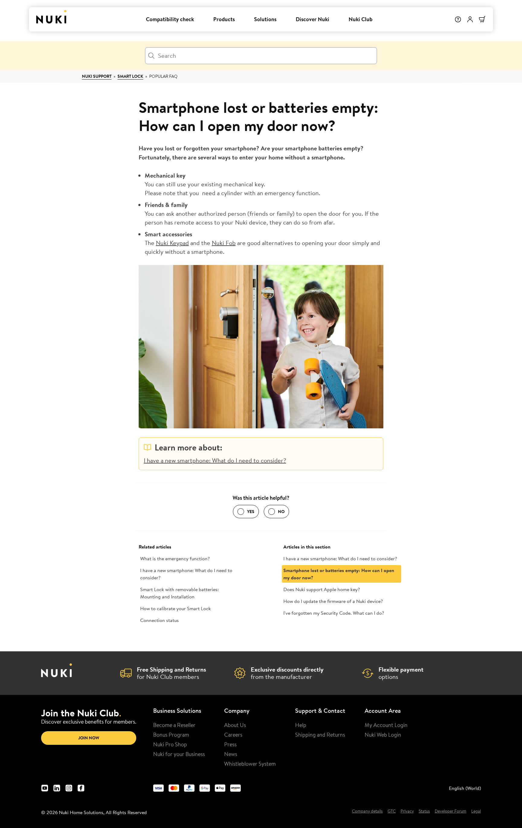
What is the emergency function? (175, 558)
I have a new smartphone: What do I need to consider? (215, 460)
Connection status (159, 620)
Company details (367, 811)
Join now (88, 738)
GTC (392, 811)
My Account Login (386, 725)
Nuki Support (96, 76)
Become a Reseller (174, 725)
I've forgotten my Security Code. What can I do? (333, 613)
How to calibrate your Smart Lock (175, 608)
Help (300, 725)
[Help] (458, 19)
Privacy (407, 811)
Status (424, 811)
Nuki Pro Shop (170, 744)
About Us (235, 725)
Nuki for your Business (179, 754)
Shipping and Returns (320, 734)
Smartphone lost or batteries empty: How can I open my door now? (338, 574)
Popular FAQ (163, 76)
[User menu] (470, 19)
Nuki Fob (224, 242)
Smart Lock (130, 76)
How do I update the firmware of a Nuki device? (333, 601)
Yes (250, 512)
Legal (476, 811)
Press (230, 744)
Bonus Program (171, 734)
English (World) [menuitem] (465, 788)
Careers (233, 734)
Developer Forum (450, 811)
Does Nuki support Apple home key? (321, 589)
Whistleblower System (250, 763)
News (230, 754)
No (281, 512)
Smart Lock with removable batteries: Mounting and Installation (179, 593)
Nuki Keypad (172, 242)
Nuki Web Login (383, 734)
